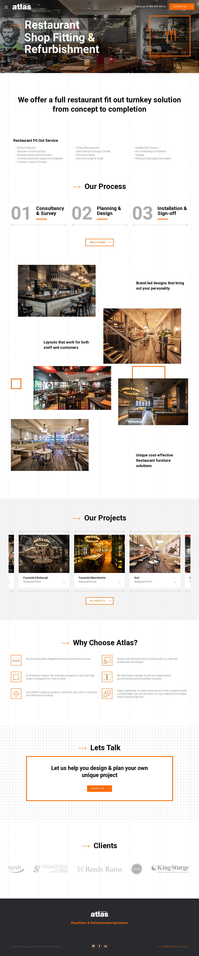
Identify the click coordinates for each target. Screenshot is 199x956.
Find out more (97, 242)
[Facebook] (93, 946)
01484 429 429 (154, 6)
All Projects (97, 601)
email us (184, 946)
